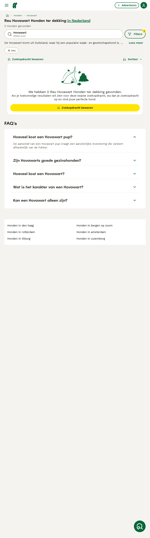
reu (13, 50)
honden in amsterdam (91, 232)
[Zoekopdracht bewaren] (140, 526)
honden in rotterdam (21, 232)
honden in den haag (20, 225)
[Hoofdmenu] (6, 5)
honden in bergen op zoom (94, 225)
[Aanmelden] (143, 5)
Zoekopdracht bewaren (27, 59)
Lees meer (136, 42)
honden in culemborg (90, 238)
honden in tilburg (18, 238)
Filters (139, 33)
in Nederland (78, 20)
